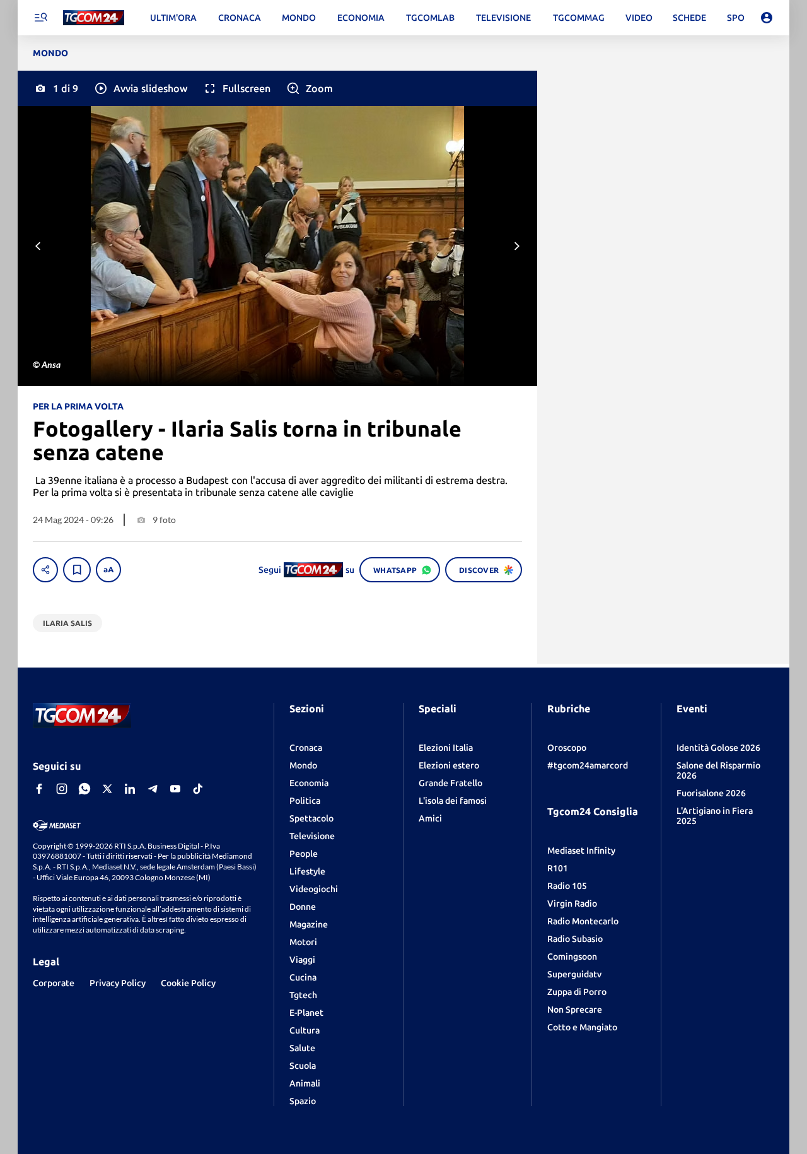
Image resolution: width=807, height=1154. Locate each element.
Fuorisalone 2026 (711, 793)
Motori (303, 942)
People (303, 854)
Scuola (302, 1066)
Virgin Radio (572, 903)
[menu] (40, 17)
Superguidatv (574, 974)
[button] (140, 88)
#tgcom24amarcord (587, 765)
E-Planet (306, 1013)
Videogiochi (313, 889)
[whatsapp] (84, 788)
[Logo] (93, 18)
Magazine (308, 924)
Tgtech (303, 995)
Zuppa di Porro (577, 992)
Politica (304, 801)
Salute (302, 1048)
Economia (308, 783)
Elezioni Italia (446, 748)
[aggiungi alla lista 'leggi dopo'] (77, 569)
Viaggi (302, 960)
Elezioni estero (449, 765)
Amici (430, 818)
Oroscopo (566, 748)
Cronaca (305, 748)
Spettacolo (311, 818)
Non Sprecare (574, 1009)
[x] (107, 788)
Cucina (302, 977)
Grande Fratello (450, 783)
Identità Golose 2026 (718, 748)
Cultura (304, 1030)
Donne (302, 907)
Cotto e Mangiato (582, 1027)
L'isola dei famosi (453, 801)
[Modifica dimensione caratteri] (108, 569)
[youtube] (175, 788)
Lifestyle (307, 871)
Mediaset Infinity (581, 850)
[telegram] (152, 788)
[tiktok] (198, 788)
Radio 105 (567, 886)
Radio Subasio (575, 939)
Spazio (302, 1101)
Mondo (303, 765)
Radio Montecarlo (582, 921)
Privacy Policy (118, 983)
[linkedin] (130, 788)
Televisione (312, 836)
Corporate (53, 983)
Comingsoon (572, 956)
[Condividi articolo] (45, 569)
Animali (304, 1083)
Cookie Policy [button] (188, 983)
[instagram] (61, 788)
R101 (557, 868)
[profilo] (766, 17)
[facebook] (39, 788)
